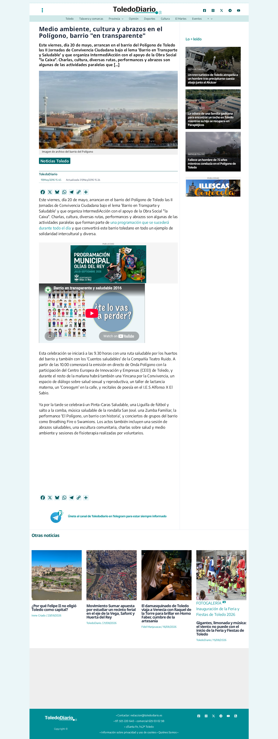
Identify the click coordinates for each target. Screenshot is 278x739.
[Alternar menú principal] (42, 10)
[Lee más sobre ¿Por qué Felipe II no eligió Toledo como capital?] (57, 575)
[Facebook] (204, 10)
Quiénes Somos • (168, 732)
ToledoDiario (48, 174)
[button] (121, 19)
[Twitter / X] (221, 10)
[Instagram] (213, 10)
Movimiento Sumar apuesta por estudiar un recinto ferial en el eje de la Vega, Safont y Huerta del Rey (111, 611)
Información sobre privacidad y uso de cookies (128, 732)
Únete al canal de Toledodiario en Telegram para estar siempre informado (117, 516)
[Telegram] (230, 10)
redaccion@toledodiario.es (146, 715)
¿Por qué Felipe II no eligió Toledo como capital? (54, 607)
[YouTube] (238, 10)
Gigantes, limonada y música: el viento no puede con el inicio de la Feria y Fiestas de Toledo (221, 628)
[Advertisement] (108, 468)
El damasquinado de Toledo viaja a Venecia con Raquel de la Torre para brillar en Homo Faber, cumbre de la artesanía (166, 613)
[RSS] (235, 715)
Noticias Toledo (54, 160)
